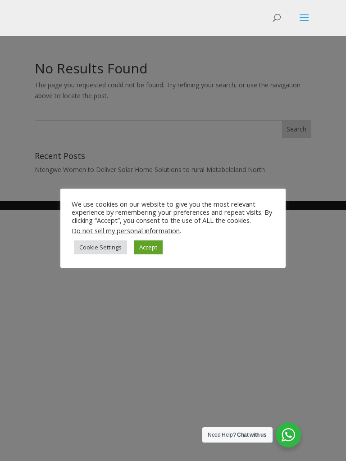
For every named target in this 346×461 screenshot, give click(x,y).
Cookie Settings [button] (100, 247)
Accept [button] (148, 247)
